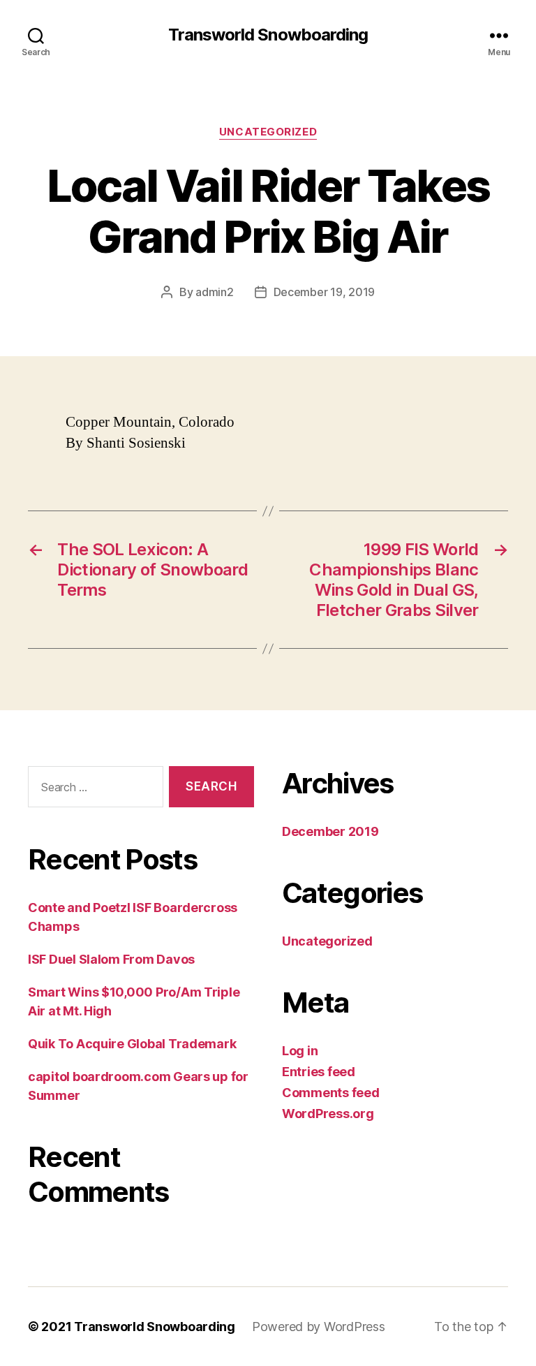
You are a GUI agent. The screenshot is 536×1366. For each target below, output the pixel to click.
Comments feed (331, 1092)
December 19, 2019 (324, 292)
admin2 (214, 292)
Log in (300, 1050)
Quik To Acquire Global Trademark (132, 1043)
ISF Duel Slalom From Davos (111, 959)
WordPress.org (328, 1113)
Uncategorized (268, 132)
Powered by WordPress (318, 1326)
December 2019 (330, 831)
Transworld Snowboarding (267, 35)
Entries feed (318, 1071)
